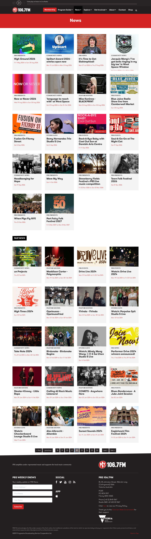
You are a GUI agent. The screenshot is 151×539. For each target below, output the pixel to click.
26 (97, 450)
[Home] (22, 10)
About (112, 10)
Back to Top (135, 533)
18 (57, 450)
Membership (50, 9)
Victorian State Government (123, 509)
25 (92, 450)
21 (72, 450)
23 (82, 450)
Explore (87, 10)
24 (87, 450)
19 (62, 450)
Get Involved (100, 10)
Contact (122, 10)
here (104, 506)
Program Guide (65, 10)
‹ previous (47, 450)
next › (105, 450)
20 (67, 450)
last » (113, 450)
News (77, 10)
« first (38, 450)
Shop (130, 10)
